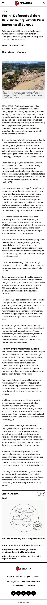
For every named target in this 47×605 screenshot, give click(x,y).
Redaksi (31, 585)
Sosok (36, 577)
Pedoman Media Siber (31, 581)
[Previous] (39, 494)
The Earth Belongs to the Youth (25, 530)
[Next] (43, 494)
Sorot (19, 577)
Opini (28, 577)
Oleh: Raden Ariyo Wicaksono (14, 52)
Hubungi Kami (18, 585)
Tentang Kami (13, 581)
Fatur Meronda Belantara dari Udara (28, 539)
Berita (11, 577)
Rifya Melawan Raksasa (22, 534)
